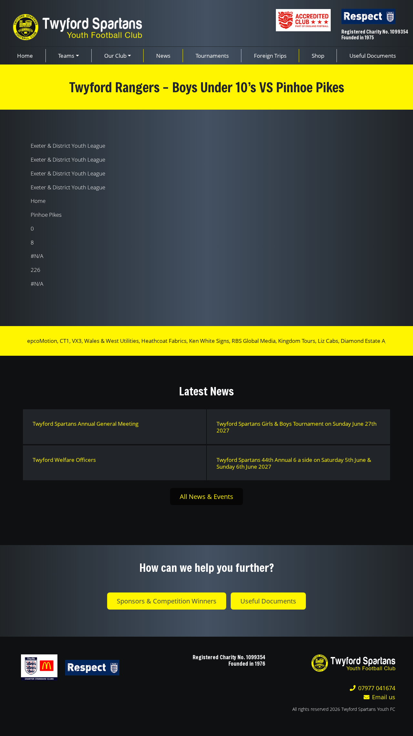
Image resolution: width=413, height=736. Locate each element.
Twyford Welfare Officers (64, 459)
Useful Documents (268, 601)
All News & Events (206, 496)
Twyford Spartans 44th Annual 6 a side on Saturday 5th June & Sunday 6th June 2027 (294, 463)
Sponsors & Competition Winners (167, 601)
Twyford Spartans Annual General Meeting (85, 423)
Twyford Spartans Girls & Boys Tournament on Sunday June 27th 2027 (297, 427)
